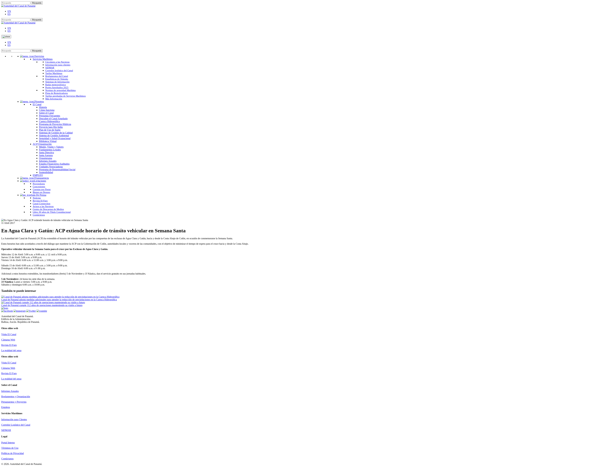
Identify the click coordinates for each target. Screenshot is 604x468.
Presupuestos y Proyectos (13, 402)
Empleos (5, 407)
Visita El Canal (8, 334)
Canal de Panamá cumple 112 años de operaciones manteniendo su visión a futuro (41, 305)
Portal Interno (8, 442)
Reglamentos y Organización (15, 396)
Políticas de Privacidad (12, 453)
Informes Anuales (10, 391)
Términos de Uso (9, 448)
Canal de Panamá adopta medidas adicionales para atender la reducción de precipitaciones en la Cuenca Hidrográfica (59, 299)
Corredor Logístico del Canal (15, 424)
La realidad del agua (11, 350)
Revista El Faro (9, 345)
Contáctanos (7, 458)
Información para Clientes (14, 419)
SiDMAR (6, 430)
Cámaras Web (8, 339)
